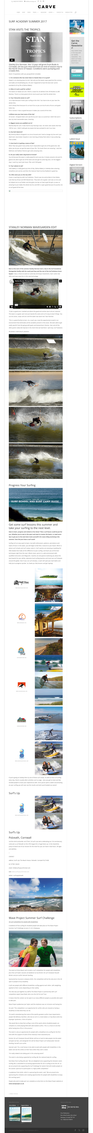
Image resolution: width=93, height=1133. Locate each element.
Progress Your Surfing (22, 485)
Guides (50, 12)
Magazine (43, 12)
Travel (35, 12)
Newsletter (68, 12)
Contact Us (60, 12)
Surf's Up (14, 793)
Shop (23, 12)
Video (29, 12)
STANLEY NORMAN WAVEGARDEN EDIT (33, 227)
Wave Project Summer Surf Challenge (31, 918)
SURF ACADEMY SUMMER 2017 (28, 21)
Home (18, 12)
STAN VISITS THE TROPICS (24, 29)
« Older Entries (13, 1094)
